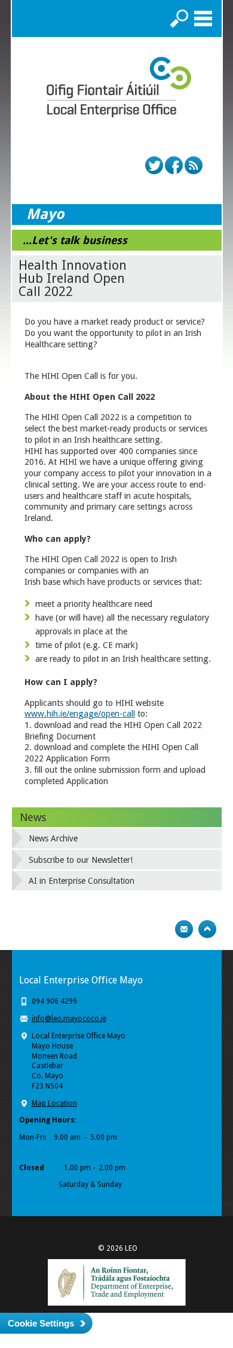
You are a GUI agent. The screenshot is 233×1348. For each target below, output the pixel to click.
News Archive (53, 838)
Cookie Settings (41, 1323)
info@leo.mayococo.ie (69, 1018)
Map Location (54, 1103)
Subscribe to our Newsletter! (81, 860)
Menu (203, 18)
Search (179, 18)
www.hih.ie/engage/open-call (79, 713)
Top (207, 929)
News (33, 817)
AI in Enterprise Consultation (81, 881)
